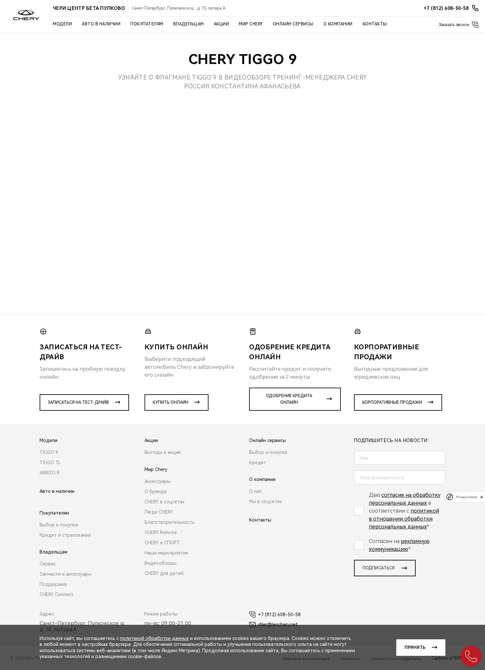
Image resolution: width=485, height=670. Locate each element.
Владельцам (188, 24)
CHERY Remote (161, 532)
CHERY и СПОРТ (162, 542)
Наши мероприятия (166, 553)
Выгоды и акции (163, 452)
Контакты (375, 24)
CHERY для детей (164, 573)
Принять (414, 647)
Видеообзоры (161, 563)
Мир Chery (251, 24)
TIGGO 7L (50, 462)
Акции (221, 24)
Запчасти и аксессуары (66, 574)
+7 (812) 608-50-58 (279, 614)
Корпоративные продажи (392, 402)
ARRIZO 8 (49, 472)
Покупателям (146, 24)
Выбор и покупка (59, 524)
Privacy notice (466, 497)
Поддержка (53, 584)
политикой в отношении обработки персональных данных (404, 519)
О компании (338, 24)
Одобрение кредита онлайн (289, 399)
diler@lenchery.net (278, 624)
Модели (62, 24)
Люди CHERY (159, 512)
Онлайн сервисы (293, 24)
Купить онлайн (170, 402)
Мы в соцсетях (265, 501)
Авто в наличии (101, 24)
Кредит (257, 462)
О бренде (156, 491)
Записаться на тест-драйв (78, 402)
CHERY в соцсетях (164, 501)
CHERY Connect (57, 594)
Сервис (48, 563)
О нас (255, 491)
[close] (481, 497)
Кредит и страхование (65, 535)
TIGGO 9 (49, 452)
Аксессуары (158, 481)
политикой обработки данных (154, 638)
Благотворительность (170, 522)
